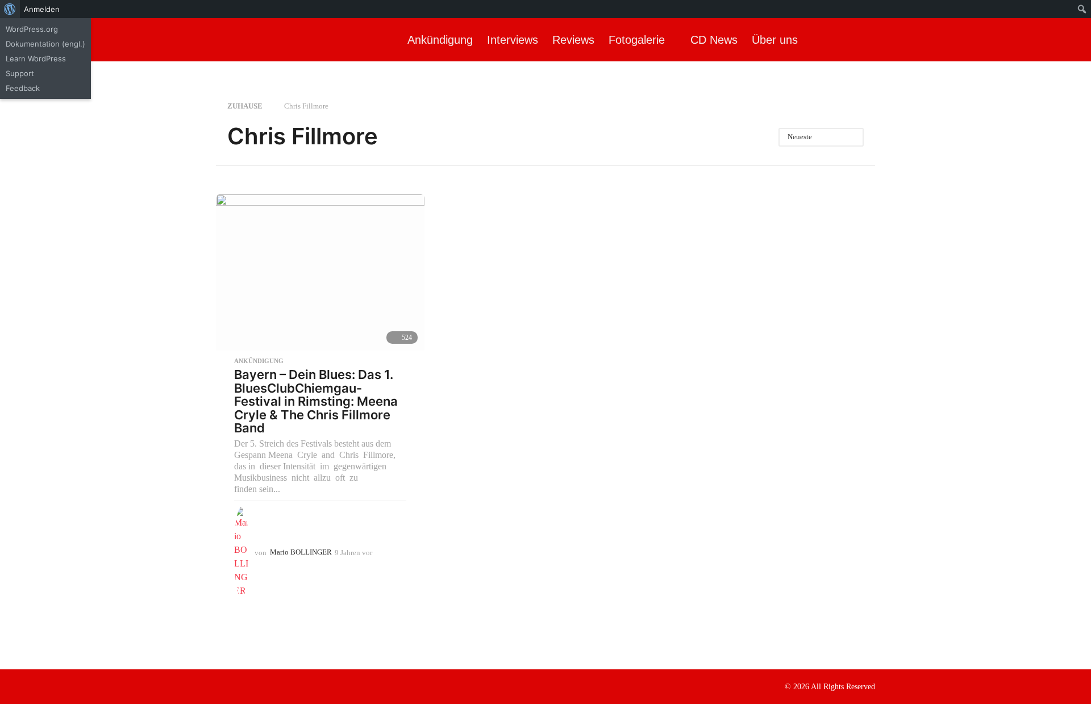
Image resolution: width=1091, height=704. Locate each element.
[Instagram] (243, 686)
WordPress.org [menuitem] (32, 29)
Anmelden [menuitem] (42, 9)
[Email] (290, 686)
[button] (1072, 39)
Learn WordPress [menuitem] (36, 58)
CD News (714, 40)
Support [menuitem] (20, 73)
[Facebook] (220, 686)
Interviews (512, 40)
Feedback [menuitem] (23, 88)
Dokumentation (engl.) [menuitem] (45, 43)
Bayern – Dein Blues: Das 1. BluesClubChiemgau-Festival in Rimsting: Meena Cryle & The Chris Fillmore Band (316, 401)
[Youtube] (267, 686)
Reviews (573, 40)
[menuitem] (10, 9)
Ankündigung (440, 40)
